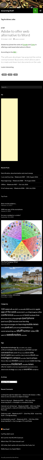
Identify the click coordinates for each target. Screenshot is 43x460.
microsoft (27, 361)
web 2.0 (3, 335)
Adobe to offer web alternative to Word (15, 33)
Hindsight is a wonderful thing (23, 402)
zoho (16, 74)
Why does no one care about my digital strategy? (20, 395)
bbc (16, 350)
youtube (24, 335)
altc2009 (26, 309)
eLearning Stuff (7, 10)
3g (17, 347)
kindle (20, 321)
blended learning (22, 350)
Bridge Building (11, 415)
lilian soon (9, 361)
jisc (10, 321)
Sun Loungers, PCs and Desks (22, 421)
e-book (26, 315)
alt (11, 309)
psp (31, 327)
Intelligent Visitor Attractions (10, 295)
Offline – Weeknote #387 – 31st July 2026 (14, 184)
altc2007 (15, 309)
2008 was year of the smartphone (12, 209)
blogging (34, 312)
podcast (9, 327)
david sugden (6, 355)
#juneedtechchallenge (8, 347)
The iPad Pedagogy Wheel (9, 262)
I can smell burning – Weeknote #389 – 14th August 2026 (19, 177)
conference (7, 314)
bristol (28, 350)
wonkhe (28, 369)
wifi (23, 369)
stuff (19, 330)
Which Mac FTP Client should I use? (12, 441)
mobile (29, 324)
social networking (7, 331)
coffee (39, 312)
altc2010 (32, 309)
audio (26, 312)
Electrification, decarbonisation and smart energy (17, 173)
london (15, 360)
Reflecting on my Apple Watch (10, 449)
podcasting (16, 327)
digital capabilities (16, 355)
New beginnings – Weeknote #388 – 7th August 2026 (18, 181)
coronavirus (7, 352)
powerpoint (24, 367)
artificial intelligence (7, 350)
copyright (34, 350)
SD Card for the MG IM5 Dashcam (12, 438)
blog (29, 312)
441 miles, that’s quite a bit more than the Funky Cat (18, 445)
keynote (15, 321)
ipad (24, 318)
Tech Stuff (6, 429)
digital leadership (25, 355)
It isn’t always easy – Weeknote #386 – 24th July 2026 (18, 188)
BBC (14, 52)
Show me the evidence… (8, 203)
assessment (21, 312)
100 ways (5, 309)
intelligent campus (10, 357)
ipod (22, 358)
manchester (21, 361)
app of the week (8, 311)
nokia (3, 327)
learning (26, 321)
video (33, 331)
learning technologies (8, 324)
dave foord (22, 352)
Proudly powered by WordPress (9, 457)
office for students (6, 367)
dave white (29, 353)
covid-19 (16, 353)
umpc (20, 369)
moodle (25, 364)
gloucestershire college (8, 318)
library (3, 361)
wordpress (35, 369)
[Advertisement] (9, 129)
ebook (32, 355)
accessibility (22, 347)
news (35, 324)
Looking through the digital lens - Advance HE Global (18, 395)
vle (37, 330)
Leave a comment (19, 39)
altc (26, 347)
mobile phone (6, 364)
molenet (16, 364)
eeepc (37, 355)
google (3, 27)
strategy (11, 369)
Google (25, 44)
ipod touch (5, 321)
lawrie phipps (31, 358)
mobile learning (35, 361)
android (29, 347)
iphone (30, 318)
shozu (36, 367)
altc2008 (20, 309)
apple (38, 309)
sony (14, 331)
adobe (4, 74)
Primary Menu (40, 10)
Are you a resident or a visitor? (11, 215)
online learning (16, 367)
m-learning (21, 324)
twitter (26, 330)
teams (16, 369)
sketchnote (4, 369)
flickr (38, 315)
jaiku (24, 358)
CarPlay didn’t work (7, 434)
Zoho (33, 44)
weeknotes (14, 334)
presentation (25, 327)
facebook (32, 315)
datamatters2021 (18, 315)
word (10, 74)
